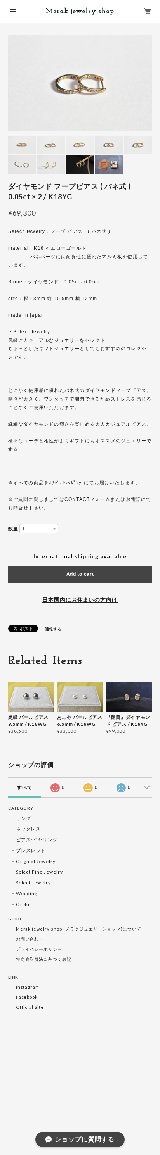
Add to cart (80, 574)
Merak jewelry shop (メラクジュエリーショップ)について (79, 928)
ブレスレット (31, 850)
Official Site (30, 1007)
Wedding (27, 893)
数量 (13, 529)
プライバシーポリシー (39, 948)
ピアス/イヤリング (37, 840)
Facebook (27, 997)
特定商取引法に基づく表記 (44, 959)
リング (23, 818)
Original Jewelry (36, 861)
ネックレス (28, 829)
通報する (53, 629)
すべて (24, 787)
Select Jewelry (33, 883)
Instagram (28, 986)
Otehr (23, 904)
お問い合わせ (30, 938)
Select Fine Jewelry (39, 872)
